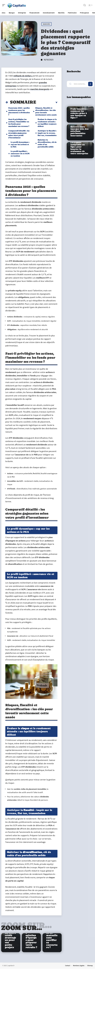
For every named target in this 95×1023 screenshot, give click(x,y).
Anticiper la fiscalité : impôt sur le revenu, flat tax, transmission (47, 133)
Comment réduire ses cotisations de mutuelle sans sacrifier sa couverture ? (51, 935)
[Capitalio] (16, 5)
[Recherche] (84, 5)
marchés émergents (39, 89)
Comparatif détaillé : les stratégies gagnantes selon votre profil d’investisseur (18, 134)
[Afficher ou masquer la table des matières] (46, 102)
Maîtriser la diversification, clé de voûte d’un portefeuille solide (47, 143)
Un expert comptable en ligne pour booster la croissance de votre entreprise (79, 148)
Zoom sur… (21, 928)
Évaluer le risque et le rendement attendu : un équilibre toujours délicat (47, 122)
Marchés (46, 24)
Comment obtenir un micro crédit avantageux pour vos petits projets (10, 938)
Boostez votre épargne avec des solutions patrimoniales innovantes (79, 131)
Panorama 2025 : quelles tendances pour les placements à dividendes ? (19, 111)
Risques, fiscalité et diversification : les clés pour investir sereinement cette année (46, 111)
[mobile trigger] (4, 5)
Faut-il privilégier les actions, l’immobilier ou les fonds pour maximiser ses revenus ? (18, 122)
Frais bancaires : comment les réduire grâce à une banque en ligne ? (79, 113)
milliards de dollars (22, 76)
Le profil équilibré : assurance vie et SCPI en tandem (20, 153)
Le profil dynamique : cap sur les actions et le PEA (20, 144)
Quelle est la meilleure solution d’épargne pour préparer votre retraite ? (31, 936)
